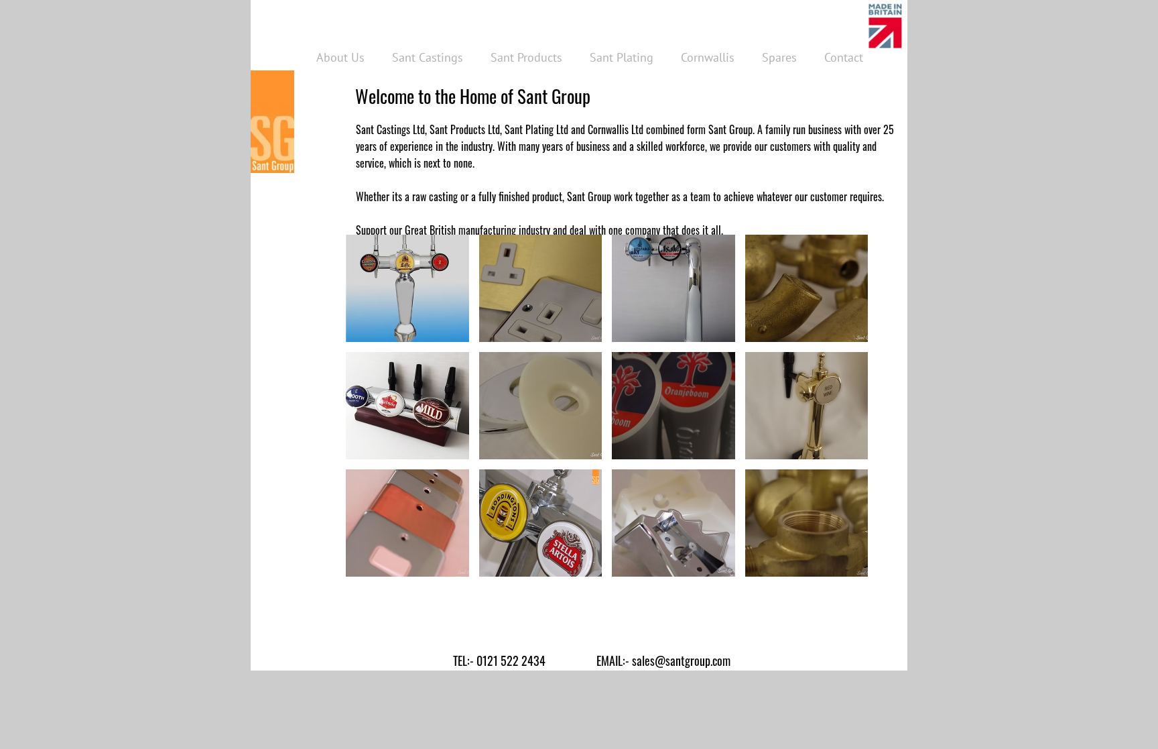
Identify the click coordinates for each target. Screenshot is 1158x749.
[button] (407, 288)
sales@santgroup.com (681, 660)
